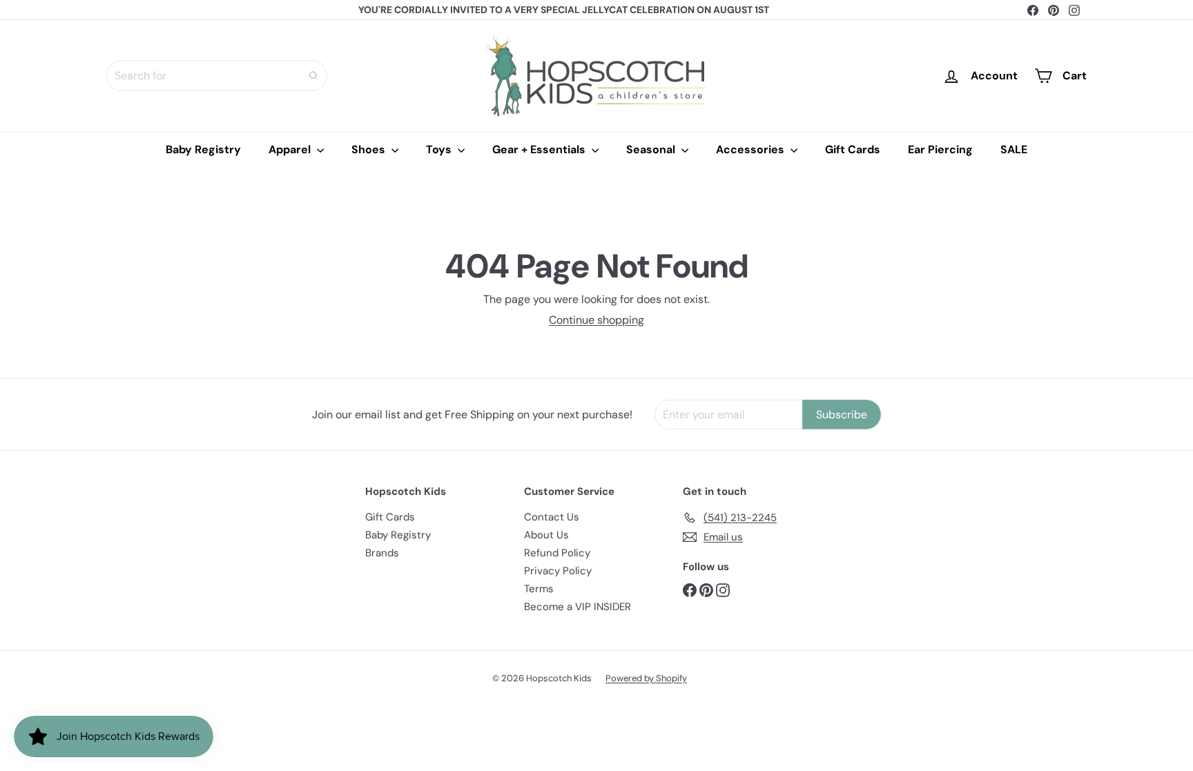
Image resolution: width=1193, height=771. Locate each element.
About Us (546, 535)
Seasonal (652, 149)
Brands (382, 553)
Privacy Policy (558, 571)
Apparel (291, 149)
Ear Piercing (940, 149)
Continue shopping (596, 320)
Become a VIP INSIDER (577, 607)
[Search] (313, 75)
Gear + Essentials (540, 149)
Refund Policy (557, 553)
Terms (539, 589)
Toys (440, 149)
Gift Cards (852, 149)
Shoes (369, 149)
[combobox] (216, 75)
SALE (1013, 149)
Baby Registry (203, 149)
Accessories (751, 149)
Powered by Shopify (646, 678)
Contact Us (551, 517)
